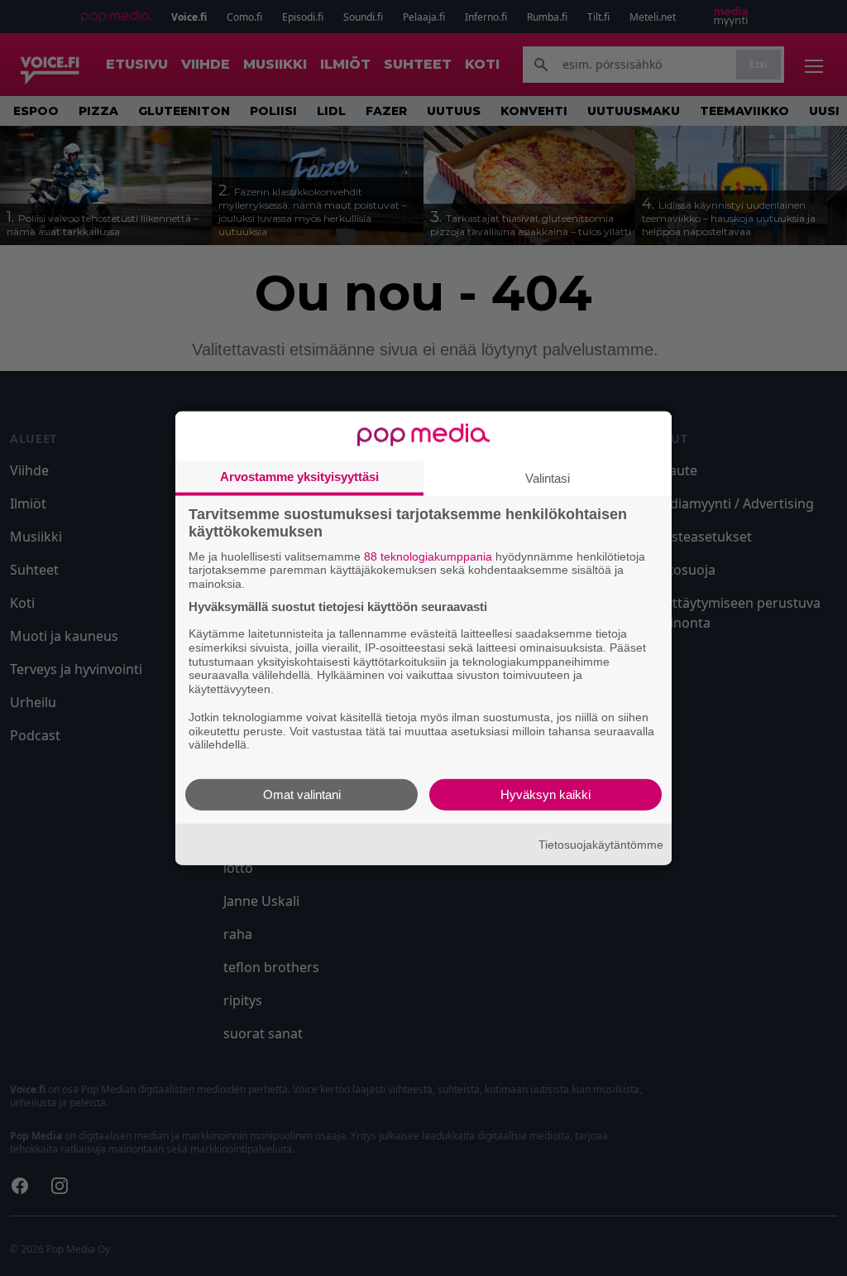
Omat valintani (302, 794)
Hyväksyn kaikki (545, 794)
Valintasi (547, 477)
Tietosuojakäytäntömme (600, 843)
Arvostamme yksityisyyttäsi (299, 476)
